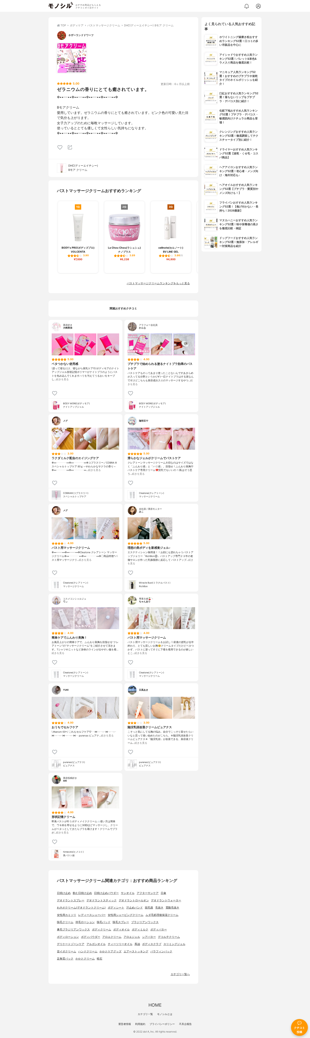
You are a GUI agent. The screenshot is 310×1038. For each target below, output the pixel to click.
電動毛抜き (172, 907)
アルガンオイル (96, 944)
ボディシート (116, 907)
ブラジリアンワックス (145, 922)
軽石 (99, 958)
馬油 (137, 944)
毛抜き (159, 907)
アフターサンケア (148, 893)
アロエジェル (132, 936)
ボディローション (68, 936)
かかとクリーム (85, 958)
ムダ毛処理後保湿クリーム (162, 915)
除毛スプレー (121, 922)
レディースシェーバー (92, 915)
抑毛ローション (85, 922)
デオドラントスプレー (70, 900)
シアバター (149, 936)
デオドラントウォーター (166, 900)
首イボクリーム (66, 951)
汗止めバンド (134, 907)
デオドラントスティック (101, 900)
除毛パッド (104, 922)
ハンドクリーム (87, 951)
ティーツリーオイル (120, 944)
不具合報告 (185, 1024)
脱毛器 (149, 907)
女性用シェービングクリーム (125, 915)
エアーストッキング (136, 951)
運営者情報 (124, 1024)
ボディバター (158, 929)
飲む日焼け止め (82, 893)
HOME (155, 1005)
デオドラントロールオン (134, 900)
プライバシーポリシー (162, 1024)
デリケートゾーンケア (70, 944)
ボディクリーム (101, 929)
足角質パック (65, 958)
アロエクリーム (111, 936)
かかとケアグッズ (110, 951)
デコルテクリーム (169, 936)
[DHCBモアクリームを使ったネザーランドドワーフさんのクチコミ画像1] (71, 58)
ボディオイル (121, 929)
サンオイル (128, 893)
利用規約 (140, 1024)
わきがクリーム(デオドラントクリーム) (81, 907)
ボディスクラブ (151, 944)
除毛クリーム (65, 922)
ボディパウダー (90, 936)
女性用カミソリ (66, 915)
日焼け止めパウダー (106, 893)
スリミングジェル (174, 944)
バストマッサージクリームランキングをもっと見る (158, 283)
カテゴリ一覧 (145, 1014)
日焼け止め (64, 893)
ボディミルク (140, 929)
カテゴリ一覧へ (180, 974)
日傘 (163, 893)
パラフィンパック (161, 951)
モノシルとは (164, 1014)
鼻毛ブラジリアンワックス (73, 929)
